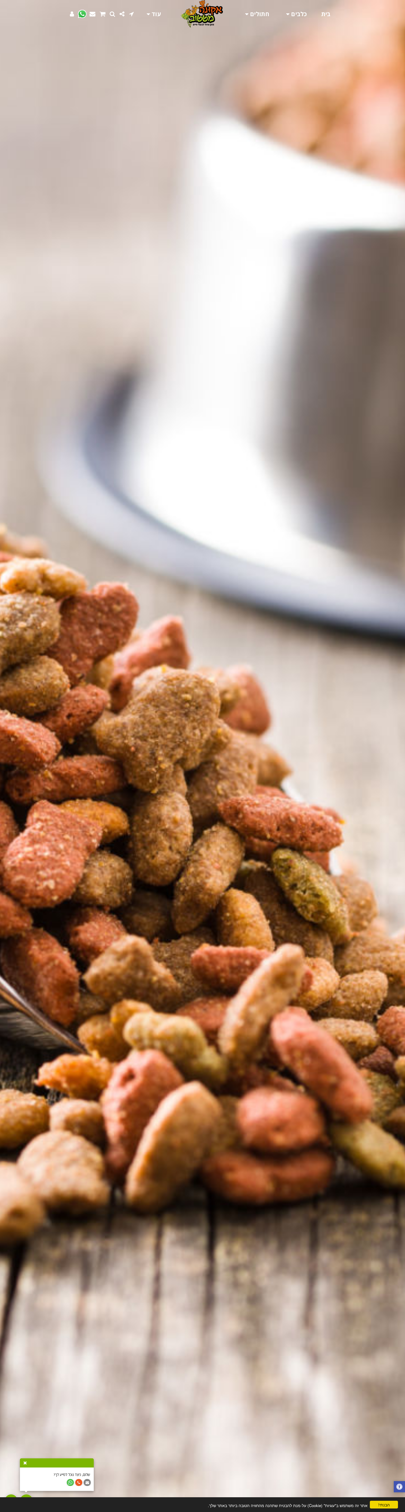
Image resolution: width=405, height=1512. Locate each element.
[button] (131, 14)
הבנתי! (384, 1505)
